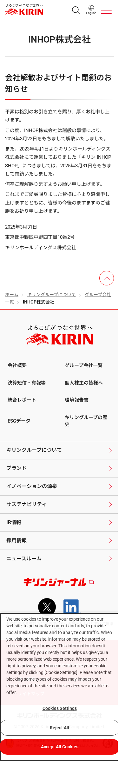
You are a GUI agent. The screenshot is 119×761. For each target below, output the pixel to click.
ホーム (11, 294)
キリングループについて (51, 294)
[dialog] (59, 687)
